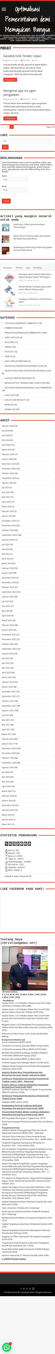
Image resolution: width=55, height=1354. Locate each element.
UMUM (8, 347)
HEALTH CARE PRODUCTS (16, 400)
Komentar (37, 268)
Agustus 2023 (8, 597)
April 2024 (6, 559)
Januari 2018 (7, 819)
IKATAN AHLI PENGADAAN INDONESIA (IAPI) (24, 366)
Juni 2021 (6, 720)
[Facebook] (21, 1289)
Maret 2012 (7, 824)
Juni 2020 (6, 777)
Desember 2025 (9, 464)
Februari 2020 (8, 796)
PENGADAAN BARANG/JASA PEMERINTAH (22, 333)
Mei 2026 (6, 440)
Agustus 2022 (8, 653)
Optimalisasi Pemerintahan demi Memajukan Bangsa (27, 19)
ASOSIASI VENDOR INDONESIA (18, 378)
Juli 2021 (5, 715)
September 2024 (9, 535)
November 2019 (9, 805)
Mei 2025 (6, 497)
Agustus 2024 (8, 540)
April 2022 (6, 672)
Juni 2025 (6, 492)
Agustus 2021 (8, 710)
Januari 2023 (7, 630)
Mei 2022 (6, 668)
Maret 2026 (7, 449)
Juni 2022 (6, 663)
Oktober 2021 (8, 701)
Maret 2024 (7, 563)
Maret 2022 (7, 677)
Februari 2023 (8, 625)
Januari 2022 (7, 687)
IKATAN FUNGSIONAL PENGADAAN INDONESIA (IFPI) (28, 371)
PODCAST (26, 61)
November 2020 (9, 753)
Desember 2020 (9, 748)
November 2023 (9, 582)
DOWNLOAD (10, 409)
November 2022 (9, 639)
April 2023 (6, 615)
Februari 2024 (8, 568)
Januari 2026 (7, 459)
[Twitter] (24, 1289)
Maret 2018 (7, 815)
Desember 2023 (9, 578)
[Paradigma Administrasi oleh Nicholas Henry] (9, 303)
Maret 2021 (7, 734)
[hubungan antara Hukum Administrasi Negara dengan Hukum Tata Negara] (9, 278)
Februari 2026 (8, 454)
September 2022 (9, 649)
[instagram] (33, 1289)
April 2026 (6, 445)
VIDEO (7, 356)
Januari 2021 (7, 744)
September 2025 (9, 478)
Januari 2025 (7, 516)
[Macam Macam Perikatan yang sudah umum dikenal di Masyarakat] (9, 290)
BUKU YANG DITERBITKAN (16, 361)
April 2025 (6, 502)
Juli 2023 (5, 601)
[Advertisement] (27, 1325)
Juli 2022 (5, 658)
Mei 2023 (6, 611)
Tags (28, 268)
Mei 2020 (6, 782)
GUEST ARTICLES (12, 337)
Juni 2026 (6, 435)
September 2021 (9, 706)
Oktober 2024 (8, 530)
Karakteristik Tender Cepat (22, 56)
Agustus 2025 (8, 483)
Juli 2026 (5, 431)
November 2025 (9, 468)
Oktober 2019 (8, 810)
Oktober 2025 (8, 473)
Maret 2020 (7, 791)
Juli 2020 (5, 772)
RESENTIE (9, 404)
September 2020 (9, 763)
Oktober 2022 (8, 644)
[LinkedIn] (27, 1289)
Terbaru (19, 268)
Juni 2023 (6, 606)
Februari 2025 (8, 511)
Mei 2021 (6, 725)
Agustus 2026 (8, 426)
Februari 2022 (8, 682)
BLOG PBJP (9, 342)
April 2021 (6, 729)
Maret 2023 (7, 620)
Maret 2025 (7, 506)
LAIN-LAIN (9, 395)
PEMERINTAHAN (12, 328)
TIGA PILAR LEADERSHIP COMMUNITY (21, 323)
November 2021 (9, 696)
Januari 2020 (7, 800)
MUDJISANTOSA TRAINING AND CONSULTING (25, 383)
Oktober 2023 (8, 587)
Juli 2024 (5, 544)
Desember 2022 (9, 634)
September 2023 (9, 592)
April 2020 (6, 786)
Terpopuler (7, 268)
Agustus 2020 (8, 767)
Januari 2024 (7, 573)
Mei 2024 (6, 554)
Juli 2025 (5, 487)
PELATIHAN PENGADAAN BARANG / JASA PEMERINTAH (28, 388)
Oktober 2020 (8, 758)
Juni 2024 (6, 549)
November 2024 (9, 525)
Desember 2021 (9, 691)
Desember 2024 (9, 521)
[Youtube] (30, 1289)
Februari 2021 (8, 739)
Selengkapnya (10, 80)
